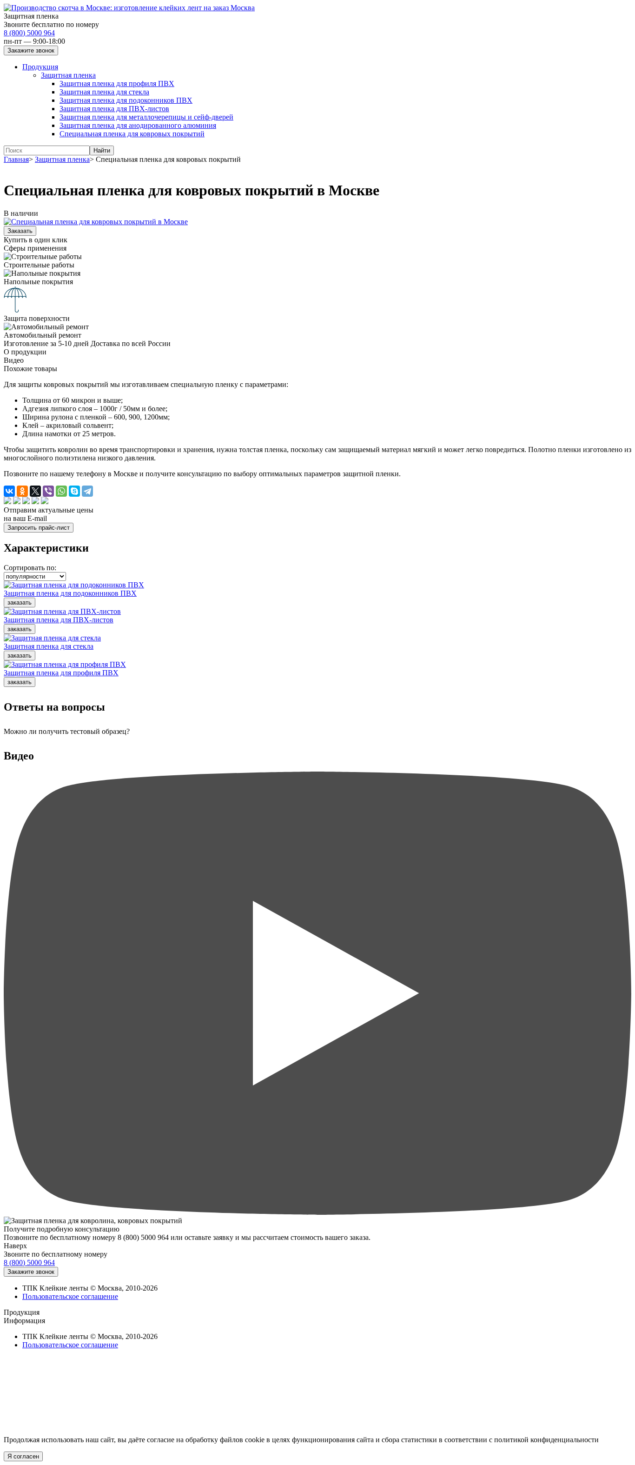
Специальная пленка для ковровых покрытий (132, 134)
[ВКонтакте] (9, 491)
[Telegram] (87, 491)
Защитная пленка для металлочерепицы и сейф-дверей (146, 117)
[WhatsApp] (61, 491)
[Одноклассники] (22, 491)
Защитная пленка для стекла (104, 92)
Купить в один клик (35, 240)
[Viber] (48, 491)
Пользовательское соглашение (70, 1296)
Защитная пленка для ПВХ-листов (114, 109)
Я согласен (23, 1456)
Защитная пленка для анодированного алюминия (138, 125)
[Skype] (74, 491)
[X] (35, 491)
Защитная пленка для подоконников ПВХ (126, 100)
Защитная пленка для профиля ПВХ (117, 83)
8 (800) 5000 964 (29, 33)
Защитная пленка (68, 75)
